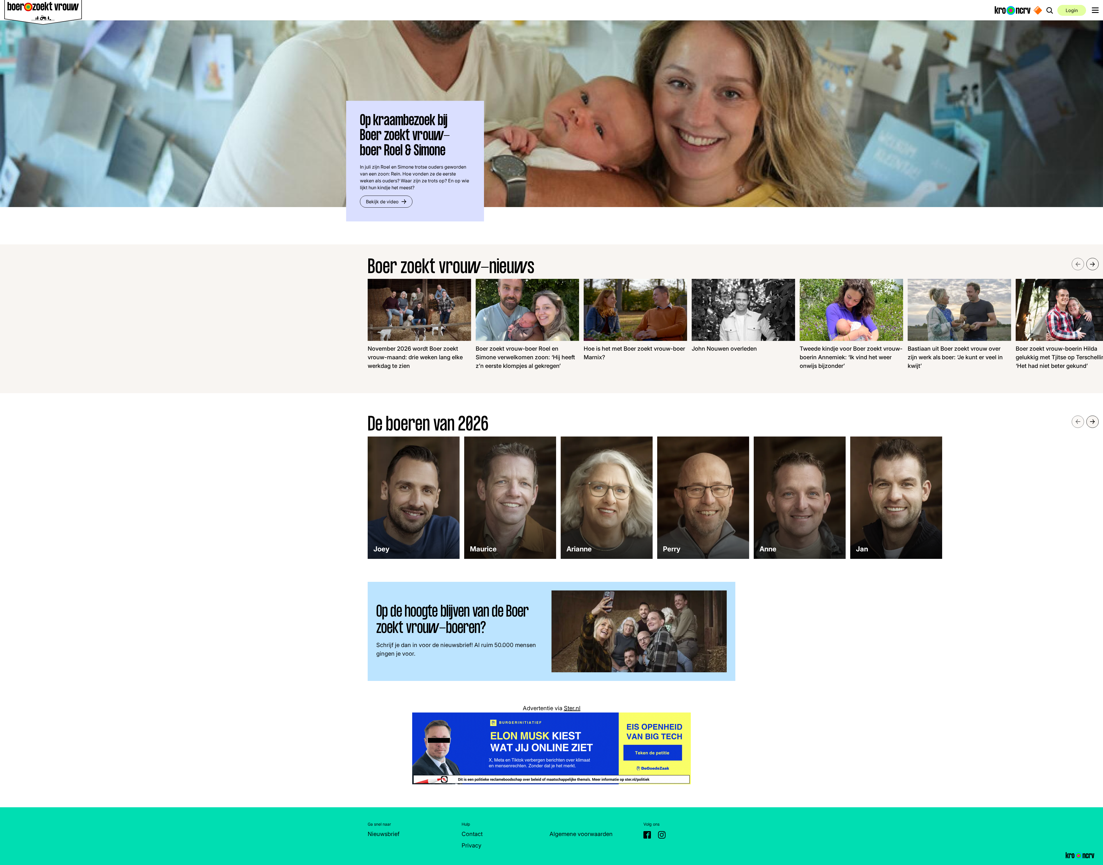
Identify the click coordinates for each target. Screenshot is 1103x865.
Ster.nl (572, 708)
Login (1072, 10)
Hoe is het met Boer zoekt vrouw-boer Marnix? (634, 353)
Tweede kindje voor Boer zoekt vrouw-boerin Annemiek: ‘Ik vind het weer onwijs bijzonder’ (851, 357)
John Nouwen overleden (724, 348)
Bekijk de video (382, 201)
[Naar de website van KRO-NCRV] (1013, 10)
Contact (472, 834)
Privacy (471, 845)
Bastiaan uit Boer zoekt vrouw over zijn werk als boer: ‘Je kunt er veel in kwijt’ (955, 357)
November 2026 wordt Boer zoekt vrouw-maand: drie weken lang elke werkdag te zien (415, 357)
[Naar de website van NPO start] (1037, 10)
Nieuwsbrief (384, 834)
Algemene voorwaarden (581, 834)
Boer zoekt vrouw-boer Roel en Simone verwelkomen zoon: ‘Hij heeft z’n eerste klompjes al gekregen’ (525, 357)
